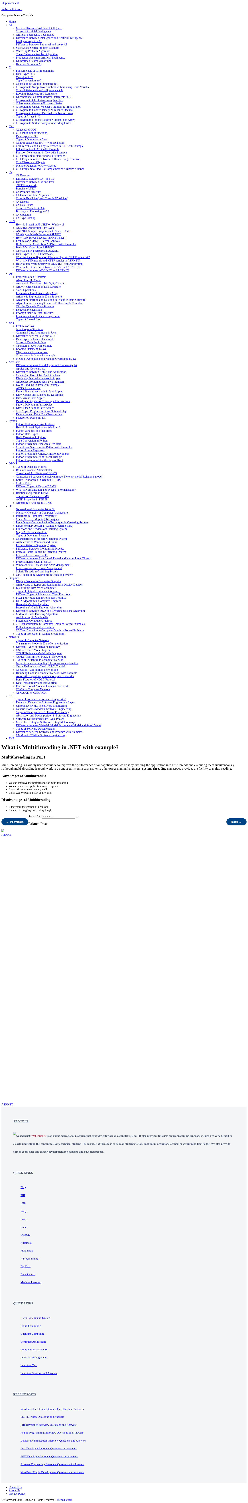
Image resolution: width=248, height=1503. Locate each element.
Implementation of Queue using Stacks (38, 316)
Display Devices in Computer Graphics (38, 581)
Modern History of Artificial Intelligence (39, 28)
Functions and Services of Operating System (41, 528)
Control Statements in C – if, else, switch (39, 90)
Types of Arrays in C (28, 116)
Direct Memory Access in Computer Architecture (44, 525)
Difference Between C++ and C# (35, 178)
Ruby (24, 1211)
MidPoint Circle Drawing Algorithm (37, 614)
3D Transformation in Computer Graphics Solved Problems (50, 630)
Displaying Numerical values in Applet (38, 378)
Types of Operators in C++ (31, 139)
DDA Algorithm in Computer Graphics (38, 600)
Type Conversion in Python (32, 440)
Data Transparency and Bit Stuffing (36, 682)
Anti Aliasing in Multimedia (32, 617)
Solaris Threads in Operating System (37, 571)
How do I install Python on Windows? (38, 427)
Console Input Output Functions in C (37, 83)
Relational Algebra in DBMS (32, 492)
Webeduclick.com (11, 9)
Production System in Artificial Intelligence (40, 57)
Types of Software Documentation (35, 728)
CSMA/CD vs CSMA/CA (31, 692)
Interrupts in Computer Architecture (36, 515)
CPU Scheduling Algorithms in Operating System (44, 574)
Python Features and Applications (35, 424)
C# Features (23, 175)
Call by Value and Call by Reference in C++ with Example (50, 145)
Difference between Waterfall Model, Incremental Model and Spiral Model (58, 725)
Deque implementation (29, 309)
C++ (11, 126)
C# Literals (22, 201)
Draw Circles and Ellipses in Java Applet (39, 394)
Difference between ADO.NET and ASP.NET (42, 270)
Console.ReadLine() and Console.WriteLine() (42, 198)
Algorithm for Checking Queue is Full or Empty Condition (49, 303)
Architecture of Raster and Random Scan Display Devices (49, 584)
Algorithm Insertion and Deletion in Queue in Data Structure (50, 299)
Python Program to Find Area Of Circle (38, 443)
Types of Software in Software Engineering (41, 699)
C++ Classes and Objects (30, 162)
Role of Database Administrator (34, 470)
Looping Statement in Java (31, 348)
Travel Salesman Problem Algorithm (37, 54)
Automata (26, 1242)
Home (12, 21)
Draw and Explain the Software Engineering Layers (46, 702)
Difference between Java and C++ (35, 335)
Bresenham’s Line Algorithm (32, 604)
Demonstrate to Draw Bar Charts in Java (39, 414)
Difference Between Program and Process (40, 548)
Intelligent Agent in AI (29, 41)
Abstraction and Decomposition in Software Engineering (48, 715)
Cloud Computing (31, 1325)
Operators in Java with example (34, 345)
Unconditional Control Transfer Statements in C (43, 96)
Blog (23, 1187)
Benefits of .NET (26, 188)
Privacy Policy (17, 1493)
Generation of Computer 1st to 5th (35, 509)
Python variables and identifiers (34, 430)
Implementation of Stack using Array (37, 293)
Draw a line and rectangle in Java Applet (39, 391)
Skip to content (10, 3)
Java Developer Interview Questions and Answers (49, 1448)
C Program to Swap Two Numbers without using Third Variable (53, 87)
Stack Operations (26, 290)
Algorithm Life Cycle (28, 280)
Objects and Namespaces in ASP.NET (38, 250)
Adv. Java (14, 362)
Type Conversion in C (28, 80)
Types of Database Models (31, 466)
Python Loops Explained (30, 450)
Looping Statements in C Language (36, 93)
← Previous (15, 821)
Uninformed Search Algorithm (33, 60)
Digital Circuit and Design (35, 1317)
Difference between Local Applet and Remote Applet (46, 365)
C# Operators (23, 214)
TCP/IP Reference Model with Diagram (39, 653)
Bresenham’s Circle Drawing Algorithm (39, 607)
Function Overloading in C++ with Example (41, 152)
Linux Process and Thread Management (39, 568)
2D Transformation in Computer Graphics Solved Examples (50, 623)
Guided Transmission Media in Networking (41, 656)
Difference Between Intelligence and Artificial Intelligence (49, 37)
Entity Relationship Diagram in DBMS (38, 479)
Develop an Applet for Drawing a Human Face (43, 401)
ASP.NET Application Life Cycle (35, 227)
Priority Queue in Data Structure (34, 312)
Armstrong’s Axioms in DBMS (34, 502)
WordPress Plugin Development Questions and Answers (52, 1472)
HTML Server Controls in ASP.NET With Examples (46, 244)
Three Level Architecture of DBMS (36, 473)
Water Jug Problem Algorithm (33, 51)
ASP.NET (7, 1104)
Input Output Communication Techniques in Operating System (52, 522)
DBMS (13, 463)
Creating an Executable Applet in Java (38, 375)
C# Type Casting (25, 217)
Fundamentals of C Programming (35, 70)
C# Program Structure (28, 191)
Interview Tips (29, 1365)
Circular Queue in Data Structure (35, 306)
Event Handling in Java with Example (38, 384)
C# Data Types (24, 204)
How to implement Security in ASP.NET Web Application (49, 263)
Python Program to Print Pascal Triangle (39, 456)
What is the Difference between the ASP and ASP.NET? (48, 267)
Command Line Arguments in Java (36, 332)
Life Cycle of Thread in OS (32, 555)
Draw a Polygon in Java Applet (34, 404)
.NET (12, 221)
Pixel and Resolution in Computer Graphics (41, 597)
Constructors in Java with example (35, 355)
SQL (23, 1203)
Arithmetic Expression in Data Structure (39, 296)
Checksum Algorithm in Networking (37, 669)
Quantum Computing (32, 1333)
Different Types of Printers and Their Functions (43, 594)
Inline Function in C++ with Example (37, 149)
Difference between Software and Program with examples (49, 731)
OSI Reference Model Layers (33, 650)
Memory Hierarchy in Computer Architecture (42, 512)
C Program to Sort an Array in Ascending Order (43, 123)
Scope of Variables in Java (31, 342)
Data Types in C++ (27, 136)
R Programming (29, 1258)
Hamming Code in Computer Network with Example (46, 672)
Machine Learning (31, 1282)
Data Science (28, 1274)
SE (10, 695)
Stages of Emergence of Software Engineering (42, 712)
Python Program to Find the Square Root (39, 460)
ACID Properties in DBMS (31, 499)
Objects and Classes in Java (32, 352)
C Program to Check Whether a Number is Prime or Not (48, 106)
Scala (24, 1226)
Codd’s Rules (23, 483)
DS (11, 273)
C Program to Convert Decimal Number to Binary (44, 113)
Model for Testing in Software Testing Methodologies (46, 722)
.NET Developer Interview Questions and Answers (49, 1456)
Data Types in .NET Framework (34, 254)
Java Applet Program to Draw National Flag (41, 411)
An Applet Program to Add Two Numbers (40, 381)
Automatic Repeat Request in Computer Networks (45, 676)
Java (11, 322)
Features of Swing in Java (31, 417)
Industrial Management (34, 1357)
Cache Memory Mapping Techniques (37, 519)
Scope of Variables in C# (30, 208)
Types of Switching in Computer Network (40, 659)
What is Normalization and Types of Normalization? (46, 489)
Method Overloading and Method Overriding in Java (46, 358)
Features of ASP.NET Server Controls (38, 240)
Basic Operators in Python (31, 437)
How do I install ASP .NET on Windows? (40, 224)
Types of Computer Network (32, 640)
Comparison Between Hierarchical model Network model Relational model (59, 476)
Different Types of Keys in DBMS (36, 486)
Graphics (14, 578)
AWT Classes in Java (28, 388)
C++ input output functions (31, 132)
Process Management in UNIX (33, 561)
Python (13, 420)
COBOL (25, 1234)
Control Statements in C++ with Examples (40, 142)
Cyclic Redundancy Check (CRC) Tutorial (40, 666)
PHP (11, 738)
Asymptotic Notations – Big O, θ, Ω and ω (40, 283)
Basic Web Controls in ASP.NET (35, 247)
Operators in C (24, 77)
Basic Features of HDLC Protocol (35, 679)
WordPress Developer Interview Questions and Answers (52, 1409)
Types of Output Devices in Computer (38, 591)
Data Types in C (25, 73)
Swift (23, 1218)
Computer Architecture (33, 1341)
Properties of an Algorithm (31, 276)
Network (14, 636)
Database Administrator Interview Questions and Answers (53, 1440)
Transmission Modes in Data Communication (42, 643)
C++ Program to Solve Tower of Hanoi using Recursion (48, 159)
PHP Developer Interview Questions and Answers (48, 1424)
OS (11, 506)
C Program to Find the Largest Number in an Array (45, 119)
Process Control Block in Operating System (41, 551)
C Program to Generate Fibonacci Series (39, 103)
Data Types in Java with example (35, 339)
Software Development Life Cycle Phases (40, 718)
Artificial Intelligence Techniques (35, 34)
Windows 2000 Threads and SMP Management (43, 564)
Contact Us (15, 1487)
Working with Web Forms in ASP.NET (38, 234)
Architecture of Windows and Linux (36, 542)
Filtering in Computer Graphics (34, 620)
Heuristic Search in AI (28, 64)
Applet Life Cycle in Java (30, 368)
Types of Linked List (28, 319)
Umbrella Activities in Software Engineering (41, 705)
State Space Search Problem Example (37, 47)
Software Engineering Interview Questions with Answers (52, 1464)
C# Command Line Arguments (33, 195)
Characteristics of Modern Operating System (41, 538)
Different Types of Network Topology (38, 646)
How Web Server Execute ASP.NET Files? (41, 237)
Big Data (26, 1266)
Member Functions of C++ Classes (36, 165)
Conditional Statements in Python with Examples (44, 447)
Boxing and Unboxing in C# (32, 211)
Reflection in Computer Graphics (35, 627)
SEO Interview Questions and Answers (42, 1416)
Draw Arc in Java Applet (30, 398)
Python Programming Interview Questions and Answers (52, 1432)
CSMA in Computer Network (33, 689)
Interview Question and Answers (39, 1373)
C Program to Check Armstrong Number (39, 100)
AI (10, 24)
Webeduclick (64, 1499)
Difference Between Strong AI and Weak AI (41, 44)
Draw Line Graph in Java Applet (35, 407)
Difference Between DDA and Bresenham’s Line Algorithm (50, 610)
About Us (14, 1490)
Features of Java (25, 326)
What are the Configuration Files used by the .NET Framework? (53, 257)
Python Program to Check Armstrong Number (42, 453)
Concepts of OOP (26, 129)
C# (10, 172)
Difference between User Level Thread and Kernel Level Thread (53, 558)
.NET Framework (26, 185)
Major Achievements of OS (31, 532)
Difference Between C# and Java (35, 181)
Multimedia (27, 1250)
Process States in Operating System (36, 545)
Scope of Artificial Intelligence (33, 31)
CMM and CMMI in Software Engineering (40, 735)
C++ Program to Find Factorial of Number (40, 155)
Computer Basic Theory (34, 1349)
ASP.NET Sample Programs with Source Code (43, 231)
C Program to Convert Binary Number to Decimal (44, 109)
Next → (236, 821)
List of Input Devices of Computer (35, 587)
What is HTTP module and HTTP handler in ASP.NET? (48, 260)
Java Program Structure (29, 329)
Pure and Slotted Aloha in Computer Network (42, 686)
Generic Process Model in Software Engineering (43, 708)
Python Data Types (27, 434)
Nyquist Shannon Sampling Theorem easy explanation (47, 663)
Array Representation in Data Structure (38, 286)
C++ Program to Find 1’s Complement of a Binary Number (50, 168)
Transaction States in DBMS (32, 496)
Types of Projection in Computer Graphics (40, 633)
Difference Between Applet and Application (41, 371)
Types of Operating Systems (32, 535)
